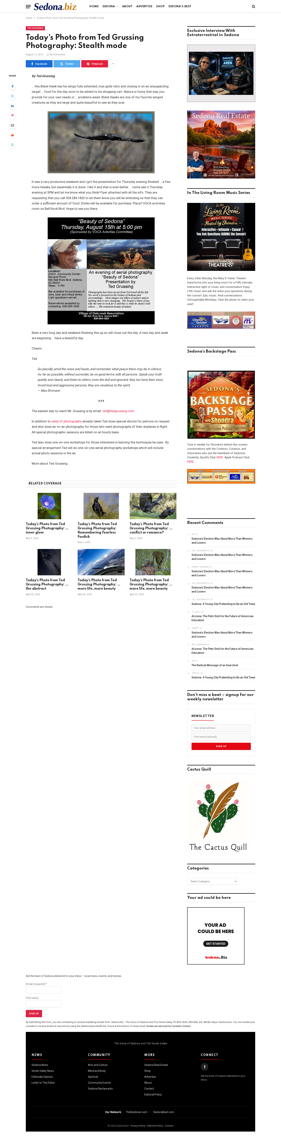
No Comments (57, 54)
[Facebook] (12, 86)
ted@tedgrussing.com (118, 411)
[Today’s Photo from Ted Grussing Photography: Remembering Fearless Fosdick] (101, 506)
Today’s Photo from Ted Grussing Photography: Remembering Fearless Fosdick (97, 530)
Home (94, 6)
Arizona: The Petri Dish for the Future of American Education (222, 618)
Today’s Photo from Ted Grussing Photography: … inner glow (47, 528)
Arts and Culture (98, 1064)
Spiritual (93, 1076)
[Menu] (28, 6)
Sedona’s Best (180, 6)
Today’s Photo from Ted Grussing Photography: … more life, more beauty (99, 584)
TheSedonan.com (136, 1112)
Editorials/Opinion (42, 1076)
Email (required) (36, 984)
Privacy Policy (138, 1125)
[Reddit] (12, 135)
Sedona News (40, 1064)
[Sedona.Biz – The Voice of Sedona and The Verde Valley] (55, 6)
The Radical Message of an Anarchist (215, 665)
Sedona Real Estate (156, 1064)
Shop (160, 6)
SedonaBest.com (163, 1112)
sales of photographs (66, 421)
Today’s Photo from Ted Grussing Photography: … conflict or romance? (151, 528)
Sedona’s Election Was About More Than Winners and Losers (222, 540)
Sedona (108, 6)
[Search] (253, 6)
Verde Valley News (43, 1070)
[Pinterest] (12, 115)
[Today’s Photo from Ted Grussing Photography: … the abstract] (49, 562)
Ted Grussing (35, 28)
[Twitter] (12, 96)
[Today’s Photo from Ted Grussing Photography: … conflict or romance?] (153, 506)
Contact (149, 1088)
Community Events (99, 1082)
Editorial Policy (153, 1094)
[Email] (12, 125)
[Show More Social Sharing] (113, 63)
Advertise (144, 6)
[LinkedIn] (12, 106)
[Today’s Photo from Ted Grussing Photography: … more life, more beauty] (101, 562)
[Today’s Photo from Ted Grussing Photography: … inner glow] (49, 506)
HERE (219, 457)
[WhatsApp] (12, 145)
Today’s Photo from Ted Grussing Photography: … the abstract (47, 584)
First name (32, 997)
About (127, 6)
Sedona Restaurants (100, 1088)
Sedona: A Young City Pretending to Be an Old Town (223, 603)
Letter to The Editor (43, 1082)
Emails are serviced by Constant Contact (168, 1026)
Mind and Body (97, 1070)
